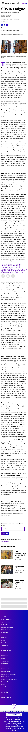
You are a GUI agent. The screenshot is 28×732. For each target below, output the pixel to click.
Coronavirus (5, 19)
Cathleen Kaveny (20, 557)
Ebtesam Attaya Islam (6, 15)
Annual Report (5, 686)
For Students (4, 663)
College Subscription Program (9, 679)
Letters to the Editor (6, 642)
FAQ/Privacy (4, 632)
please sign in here (16, 721)
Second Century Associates (8, 674)
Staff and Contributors (7, 627)
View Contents (5, 541)
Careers (3, 648)
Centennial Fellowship (7, 622)
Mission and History (6, 619)
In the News (4, 624)
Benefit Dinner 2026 (6, 671)
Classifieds (4, 695)
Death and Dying (14, 19)
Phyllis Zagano (19, 586)
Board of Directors (6, 629)
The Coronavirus (5, 36)
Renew (3, 658)
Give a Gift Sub (5, 661)
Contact (3, 640)
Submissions (4, 645)
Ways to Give (6, 669)
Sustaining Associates (7, 681)
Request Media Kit (6, 697)
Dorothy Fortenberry (21, 570)
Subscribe (24, 3)
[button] (2, 25)
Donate (3, 684)
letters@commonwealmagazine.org (10, 30)
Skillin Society (5, 676)
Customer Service (6, 650)
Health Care (4, 21)
